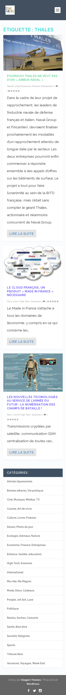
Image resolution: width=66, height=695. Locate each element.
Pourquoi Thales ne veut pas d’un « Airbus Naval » (32, 78)
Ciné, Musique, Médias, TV (23, 499)
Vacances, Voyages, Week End (26, 663)
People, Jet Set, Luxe (20, 599)
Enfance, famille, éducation (24, 554)
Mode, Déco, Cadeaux (20, 590)
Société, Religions (18, 636)
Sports (11, 645)
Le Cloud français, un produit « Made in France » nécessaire (30, 291)
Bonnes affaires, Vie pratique (25, 490)
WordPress (33, 684)
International (15, 572)
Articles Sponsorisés (19, 481)
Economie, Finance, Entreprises (36, 86)
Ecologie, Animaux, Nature (23, 535)
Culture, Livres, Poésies (21, 517)
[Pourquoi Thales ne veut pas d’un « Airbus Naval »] (33, 53)
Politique (13, 608)
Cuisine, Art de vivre (19, 508)
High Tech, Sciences (30, 301)
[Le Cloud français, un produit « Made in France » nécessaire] (33, 263)
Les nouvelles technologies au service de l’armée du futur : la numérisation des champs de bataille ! (32, 402)
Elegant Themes (31, 680)
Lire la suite (21, 234)
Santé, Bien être (17, 626)
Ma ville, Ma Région (19, 581)
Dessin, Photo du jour (20, 526)
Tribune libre (15, 654)
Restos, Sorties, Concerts (22, 617)
